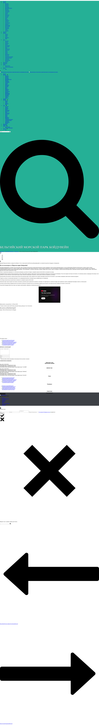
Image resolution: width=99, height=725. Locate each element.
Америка (5, 31)
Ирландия (7, 15)
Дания (6, 13)
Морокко (7, 37)
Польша (6, 21)
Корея (6, 53)
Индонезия (7, 45)
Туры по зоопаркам (9, 67)
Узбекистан (7, 48)
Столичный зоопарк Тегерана (7, 344)
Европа (4, 2)
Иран (6, 47)
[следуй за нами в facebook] (1, 394)
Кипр (6, 18)
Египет (6, 34)
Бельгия (6, 5)
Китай (6, 52)
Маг (6, 69)
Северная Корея (8, 57)
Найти (4, 64)
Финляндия (7, 26)
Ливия (6, 35)
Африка (4, 33)
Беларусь (7, 4)
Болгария (7, 7)
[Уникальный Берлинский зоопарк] (9, 386)
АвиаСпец (5, 63)
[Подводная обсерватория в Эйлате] (9, 342)
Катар (6, 51)
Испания (7, 16)
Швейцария (7, 25)
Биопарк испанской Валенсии (7, 385)
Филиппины (7, 60)
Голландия (7, 11)
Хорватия (7, 28)
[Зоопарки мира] (29, 72)
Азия (4, 39)
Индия (6, 44)
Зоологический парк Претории (8, 341)
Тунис (6, 36)
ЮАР (6, 38)
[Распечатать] (0, 261)
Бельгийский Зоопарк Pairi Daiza (8, 389)
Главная (2, 251)
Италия (6, 17)
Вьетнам (7, 41)
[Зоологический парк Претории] (8, 340)
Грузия (6, 42)
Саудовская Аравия (9, 56)
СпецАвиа (4, 404)
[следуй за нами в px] (0, 394)
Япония (6, 61)
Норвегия (7, 20)
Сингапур (7, 59)
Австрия (6, 3)
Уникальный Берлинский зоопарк (8, 387)
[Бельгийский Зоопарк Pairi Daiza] (8, 388)
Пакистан (7, 55)
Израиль (7, 43)
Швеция (6, 24)
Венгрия (7, 9)
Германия (7, 10)
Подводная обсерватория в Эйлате (9, 343)
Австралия (5, 62)
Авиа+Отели (7, 65)
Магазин (3, 405)
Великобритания (8, 8)
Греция (6, 12)
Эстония (6, 30)
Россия (4, 1)
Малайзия (7, 54)
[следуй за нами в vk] (4, 394)
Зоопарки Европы (9, 251)
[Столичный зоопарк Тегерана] (8, 381)
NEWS (4, 68)
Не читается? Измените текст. (44, 412)
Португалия (7, 22)
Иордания (7, 46)
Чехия (6, 29)
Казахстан (7, 50)
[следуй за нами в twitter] (3, 394)
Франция (7, 27)
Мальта (6, 19)
